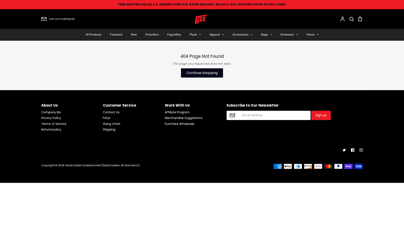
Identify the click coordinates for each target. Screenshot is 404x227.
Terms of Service (53, 124)
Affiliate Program (177, 112)
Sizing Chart (111, 124)
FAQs (106, 118)
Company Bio (51, 112)
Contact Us (111, 112)
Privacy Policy (51, 118)
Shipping (109, 129)
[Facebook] (352, 150)
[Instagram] (361, 150)
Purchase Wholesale (179, 124)
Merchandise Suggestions (183, 118)
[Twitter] (344, 150)
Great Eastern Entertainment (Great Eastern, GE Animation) (102, 165)
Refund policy (51, 129)
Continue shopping (202, 72)
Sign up (321, 115)
